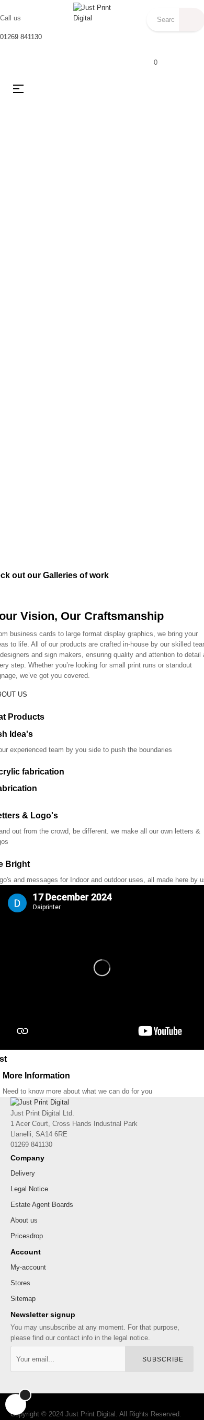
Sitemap (23, 1298)
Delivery (22, 1173)
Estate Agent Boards (41, 1204)
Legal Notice (29, 1189)
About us (24, 1220)
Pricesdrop (26, 1236)
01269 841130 (21, 37)
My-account (28, 1267)
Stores (20, 1283)
